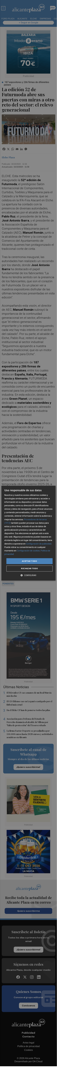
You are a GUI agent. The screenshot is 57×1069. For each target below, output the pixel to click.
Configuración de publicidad (38, 544)
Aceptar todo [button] (29, 561)
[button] (28, 575)
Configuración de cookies (28, 551)
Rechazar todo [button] (29, 568)
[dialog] (28, 533)
